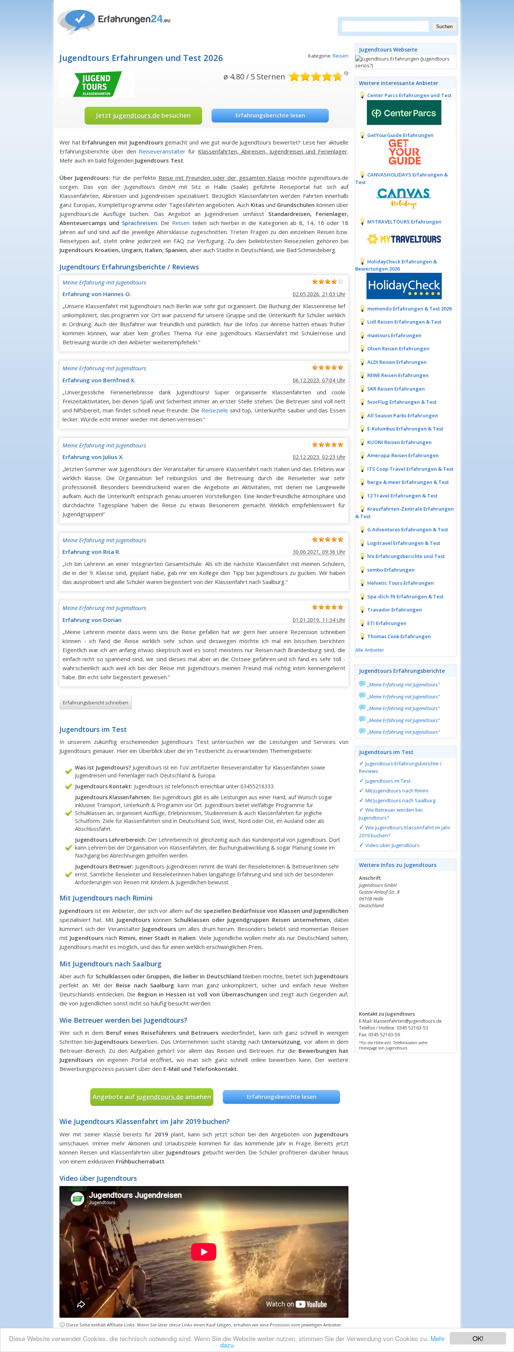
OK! (478, 1338)
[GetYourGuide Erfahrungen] (398, 151)
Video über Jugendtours (392, 845)
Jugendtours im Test (388, 780)
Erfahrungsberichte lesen (270, 115)
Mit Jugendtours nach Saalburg (400, 800)
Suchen (444, 26)
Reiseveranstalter (162, 151)
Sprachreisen (139, 223)
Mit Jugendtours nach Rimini (396, 790)
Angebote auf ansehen (152, 1096)
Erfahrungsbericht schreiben (95, 702)
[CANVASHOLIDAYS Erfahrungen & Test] (398, 198)
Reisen (340, 55)
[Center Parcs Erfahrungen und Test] (398, 111)
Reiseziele (214, 410)
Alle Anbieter (369, 649)
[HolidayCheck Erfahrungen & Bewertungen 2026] (398, 285)
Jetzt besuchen (143, 115)
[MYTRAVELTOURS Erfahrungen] (398, 238)
